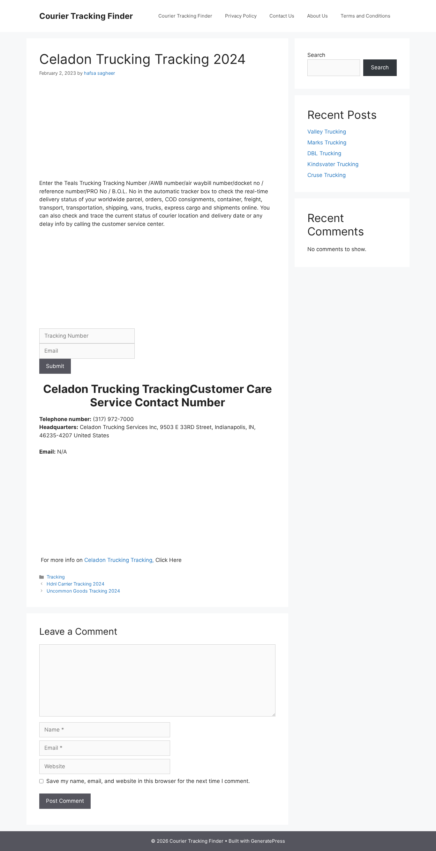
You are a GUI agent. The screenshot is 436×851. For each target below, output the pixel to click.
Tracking (56, 576)
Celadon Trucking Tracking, (119, 560)
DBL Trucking (324, 153)
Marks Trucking (326, 142)
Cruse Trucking (326, 175)
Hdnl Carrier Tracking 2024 (75, 583)
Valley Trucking (326, 131)
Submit (55, 366)
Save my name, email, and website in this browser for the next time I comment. (148, 781)
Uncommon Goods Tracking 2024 (83, 591)
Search (316, 55)
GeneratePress (268, 841)
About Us (317, 16)
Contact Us (281, 16)
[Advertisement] (157, 132)
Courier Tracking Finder (86, 16)
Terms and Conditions (365, 16)
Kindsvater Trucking (332, 164)
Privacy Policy (241, 16)
